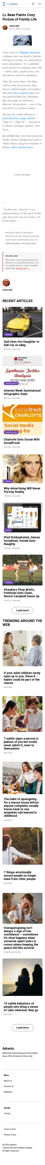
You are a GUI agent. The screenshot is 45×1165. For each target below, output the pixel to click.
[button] (39, 4)
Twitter (7, 1113)
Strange (8, 334)
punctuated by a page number (18, 118)
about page (30, 243)
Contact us (9, 1086)
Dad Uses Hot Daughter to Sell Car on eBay (21, 343)
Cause (8, 530)
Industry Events (11, 383)
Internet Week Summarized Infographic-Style (22, 392)
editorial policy (12, 243)
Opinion (8, 481)
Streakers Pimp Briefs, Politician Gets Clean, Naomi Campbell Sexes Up (21, 593)
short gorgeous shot (23, 92)
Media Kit (8, 1092)
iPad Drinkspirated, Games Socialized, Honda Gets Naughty (22, 541)
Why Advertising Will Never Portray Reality (22, 490)
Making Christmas (30, 52)
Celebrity (9, 582)
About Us (8, 1081)
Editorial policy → (23, 268)
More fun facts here (22, 147)
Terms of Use (10, 1129)
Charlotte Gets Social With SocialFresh (22, 441)
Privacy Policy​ (10, 1135)
